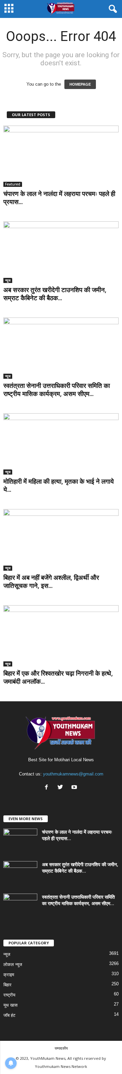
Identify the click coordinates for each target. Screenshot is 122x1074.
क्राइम (8, 974)
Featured (12, 184)
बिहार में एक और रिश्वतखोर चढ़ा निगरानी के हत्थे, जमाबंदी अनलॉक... (58, 677)
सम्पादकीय (61, 1048)
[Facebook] (48, 787)
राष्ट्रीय (9, 995)
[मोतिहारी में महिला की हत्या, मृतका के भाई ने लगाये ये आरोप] (61, 444)
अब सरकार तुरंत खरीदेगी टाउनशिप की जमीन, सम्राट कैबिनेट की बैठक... (54, 293)
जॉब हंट (9, 1015)
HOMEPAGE (80, 84)
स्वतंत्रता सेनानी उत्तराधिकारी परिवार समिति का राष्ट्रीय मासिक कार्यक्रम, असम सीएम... (56, 389)
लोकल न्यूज (12, 964)
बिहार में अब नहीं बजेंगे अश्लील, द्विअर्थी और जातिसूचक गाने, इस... (51, 581)
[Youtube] (75, 787)
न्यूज (8, 280)
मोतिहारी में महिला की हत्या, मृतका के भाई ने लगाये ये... (58, 485)
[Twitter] (62, 787)
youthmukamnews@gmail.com (73, 773)
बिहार (7, 984)
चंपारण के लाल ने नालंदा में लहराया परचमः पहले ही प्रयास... (59, 197)
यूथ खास (10, 1005)
